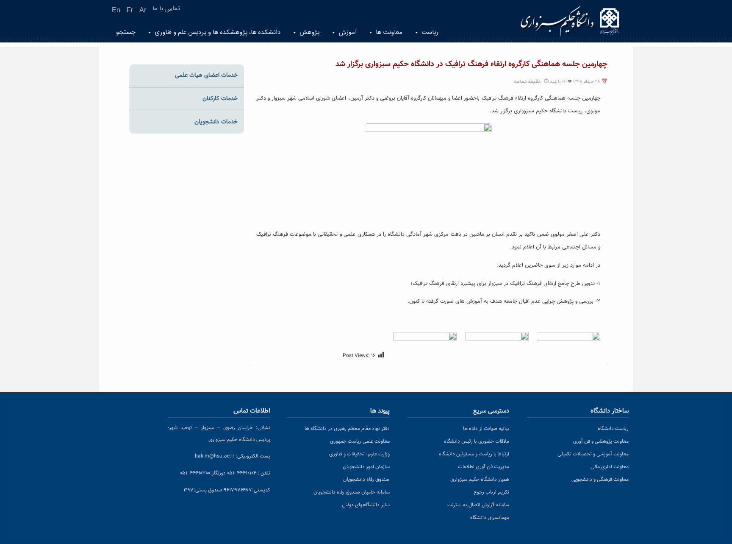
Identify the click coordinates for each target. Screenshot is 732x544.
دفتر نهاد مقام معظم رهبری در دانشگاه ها (347, 428)
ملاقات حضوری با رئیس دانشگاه (476, 441)
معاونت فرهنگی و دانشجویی (600, 479)
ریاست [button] (429, 32)
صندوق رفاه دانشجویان (366, 479)
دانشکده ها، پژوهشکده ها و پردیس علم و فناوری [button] (217, 32)
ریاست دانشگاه (613, 428)
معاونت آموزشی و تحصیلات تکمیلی (593, 454)
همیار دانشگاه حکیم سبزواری (479, 479)
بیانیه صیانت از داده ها (486, 428)
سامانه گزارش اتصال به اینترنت (478, 505)
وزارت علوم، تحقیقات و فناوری (359, 454)
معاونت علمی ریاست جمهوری (360, 441)
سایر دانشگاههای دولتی (366, 505)
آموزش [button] (347, 32)
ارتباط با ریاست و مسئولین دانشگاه (474, 454)
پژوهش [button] (309, 32)
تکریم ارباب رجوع (491, 492)
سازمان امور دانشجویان (366, 467)
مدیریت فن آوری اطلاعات (483, 467)
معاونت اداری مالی (610, 467)
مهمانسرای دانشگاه (489, 518)
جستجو (126, 32)
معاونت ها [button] (389, 32)
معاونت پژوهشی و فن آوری (601, 441)
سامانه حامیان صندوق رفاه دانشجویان (351, 492)
